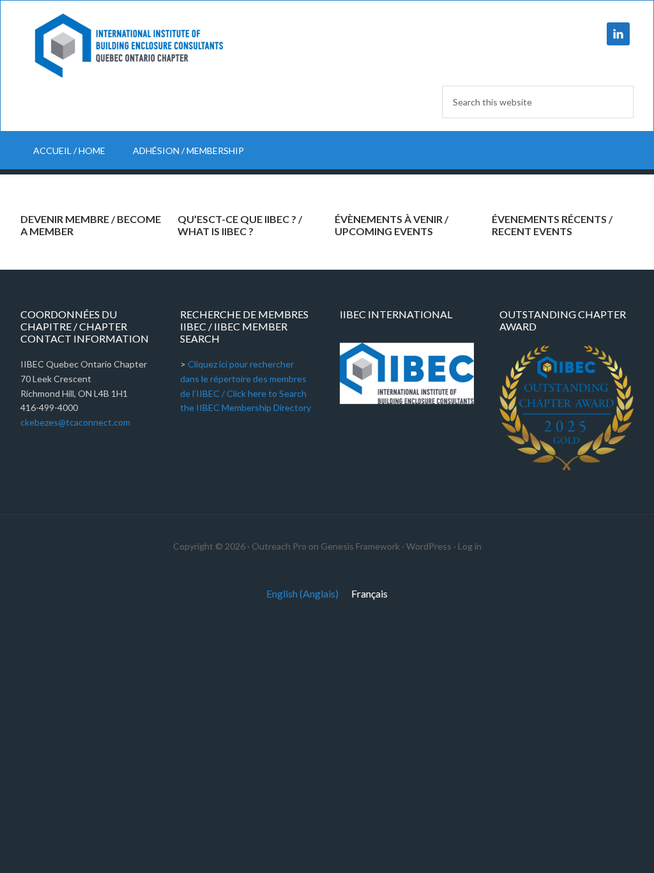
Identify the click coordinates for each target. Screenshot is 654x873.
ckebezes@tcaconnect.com (75, 422)
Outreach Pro (279, 546)
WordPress (429, 546)
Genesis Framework (360, 546)
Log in (470, 546)
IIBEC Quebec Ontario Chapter (129, 45)
